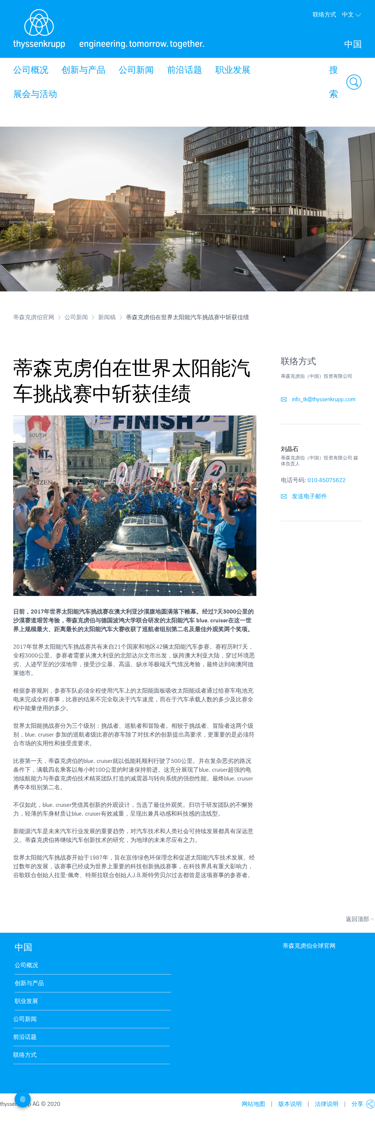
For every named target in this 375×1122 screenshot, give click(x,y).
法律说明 (326, 1103)
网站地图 (253, 1103)
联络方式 (324, 14)
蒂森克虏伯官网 (33, 317)
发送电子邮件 (308, 496)
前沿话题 (184, 70)
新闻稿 (107, 317)
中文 (348, 14)
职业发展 (232, 70)
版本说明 (290, 1103)
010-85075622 (327, 480)
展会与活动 (35, 94)
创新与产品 (83, 70)
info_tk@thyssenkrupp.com (323, 399)
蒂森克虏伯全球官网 (309, 945)
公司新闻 (136, 70)
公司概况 (30, 70)
